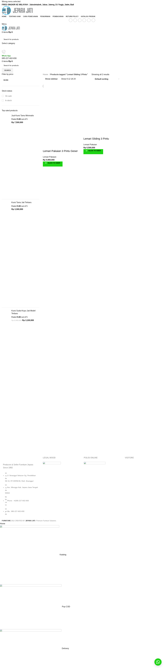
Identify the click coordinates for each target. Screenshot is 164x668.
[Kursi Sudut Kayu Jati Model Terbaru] (6, 380)
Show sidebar (51, 79)
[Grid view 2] (80, 79)
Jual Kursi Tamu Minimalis (22, 116)
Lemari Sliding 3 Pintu (96, 138)
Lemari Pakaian (49, 157)
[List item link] (20, 495)
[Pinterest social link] (80, 20)
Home (46, 74)
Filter (5, 80)
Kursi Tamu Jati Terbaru (21, 202)
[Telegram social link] (93, 20)
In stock (8, 100)
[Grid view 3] (85, 79)
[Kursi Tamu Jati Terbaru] (6, 253)
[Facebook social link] (70, 20)
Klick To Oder (53, 163)
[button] (158, 662)
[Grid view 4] (89, 79)
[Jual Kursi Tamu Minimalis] (6, 155)
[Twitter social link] (75, 20)
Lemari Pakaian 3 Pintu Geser (60, 151)
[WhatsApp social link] (89, 20)
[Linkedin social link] (84, 20)
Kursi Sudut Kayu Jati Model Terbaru (23, 312)
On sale (8, 96)
